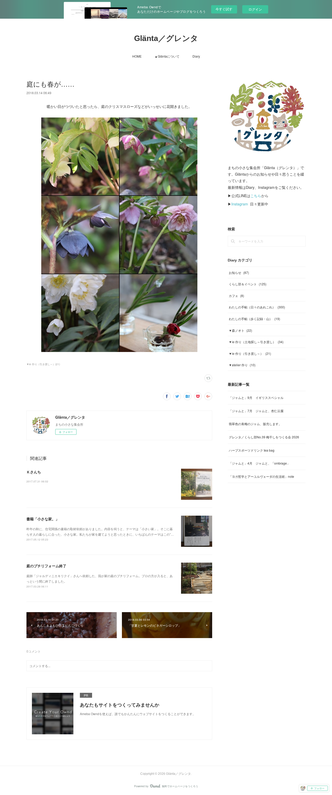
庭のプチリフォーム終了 (46, 565)
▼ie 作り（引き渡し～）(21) (43, 364)
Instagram (239, 203)
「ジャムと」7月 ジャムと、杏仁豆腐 (256, 411)
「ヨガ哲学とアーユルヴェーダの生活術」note (261, 476)
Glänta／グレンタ (166, 38)
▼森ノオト (240, 330)
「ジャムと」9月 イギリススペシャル (256, 397)
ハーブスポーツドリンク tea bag (251, 450)
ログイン (255, 9)
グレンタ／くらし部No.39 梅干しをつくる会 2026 (264, 437)
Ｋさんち (33, 471)
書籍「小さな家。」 (42, 518)
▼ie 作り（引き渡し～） (250, 353)
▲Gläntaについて (167, 56)
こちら (255, 195)
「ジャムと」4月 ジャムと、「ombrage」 (259, 463)
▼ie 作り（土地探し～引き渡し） (256, 342)
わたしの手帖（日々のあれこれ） (257, 307)
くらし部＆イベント (247, 284)
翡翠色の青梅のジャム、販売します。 (255, 423)
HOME (137, 56)
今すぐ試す (224, 8)
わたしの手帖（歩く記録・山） (254, 318)
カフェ (236, 295)
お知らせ (239, 272)
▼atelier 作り (242, 365)
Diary (196, 56)
